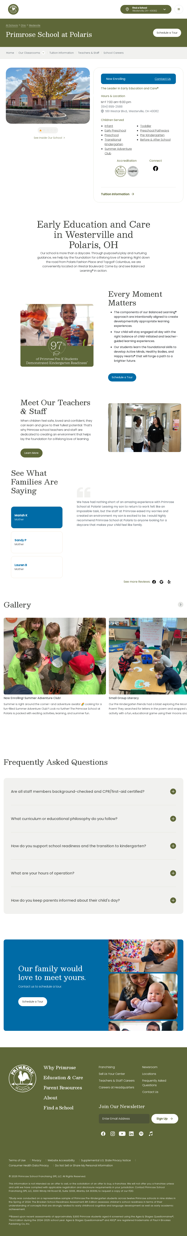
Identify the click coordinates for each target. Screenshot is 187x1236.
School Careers (114, 53)
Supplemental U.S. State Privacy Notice (106, 1160)
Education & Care (63, 1077)
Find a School (58, 1107)
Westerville (34, 25)
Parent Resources (62, 1087)
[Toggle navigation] (179, 9)
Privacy (36, 1160)
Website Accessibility (61, 1160)
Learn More (31, 453)
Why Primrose (59, 1067)
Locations (149, 1074)
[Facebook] (155, 168)
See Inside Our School (48, 138)
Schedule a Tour (167, 33)
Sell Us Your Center (112, 1074)
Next (92, 95)
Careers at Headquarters (116, 1087)
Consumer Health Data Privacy (29, 1165)
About (50, 1097)
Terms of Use (17, 1160)
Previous (3, 95)
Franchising (107, 1067)
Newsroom (149, 1067)
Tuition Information (61, 53)
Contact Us (163, 79)
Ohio (23, 25)
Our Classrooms (29, 53)
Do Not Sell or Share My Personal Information (84, 1165)
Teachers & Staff (88, 53)
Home (10, 53)
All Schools (12, 25)
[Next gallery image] (180, 604)
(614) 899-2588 (112, 107)
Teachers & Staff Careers (117, 1081)
